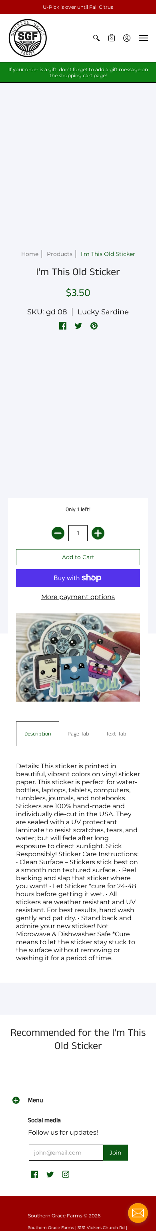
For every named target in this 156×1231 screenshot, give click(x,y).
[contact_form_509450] (138, 1213)
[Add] (98, 533)
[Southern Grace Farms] (28, 38)
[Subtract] (58, 533)
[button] (96, 38)
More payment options (78, 597)
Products (59, 254)
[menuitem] (96, 38)
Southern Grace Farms (55, 1216)
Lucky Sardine (103, 312)
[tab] (37, 733)
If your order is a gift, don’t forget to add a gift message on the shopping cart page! (78, 72)
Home (29, 254)
